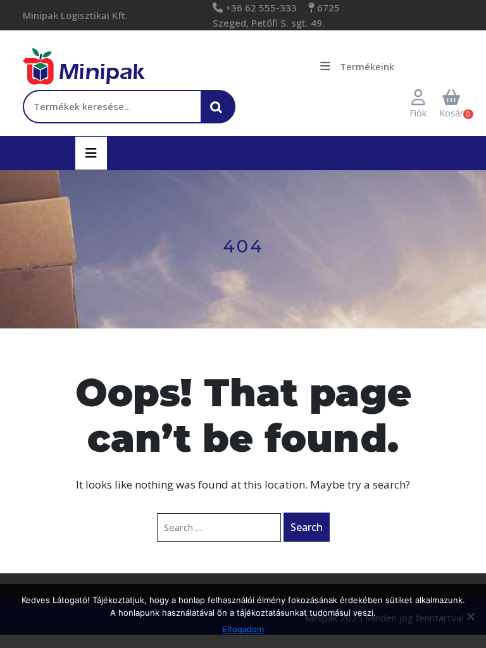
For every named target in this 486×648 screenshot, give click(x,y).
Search (306, 527)
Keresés (219, 113)
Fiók (418, 113)
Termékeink (367, 66)
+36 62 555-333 (260, 7)
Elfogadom (243, 629)
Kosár (451, 113)
